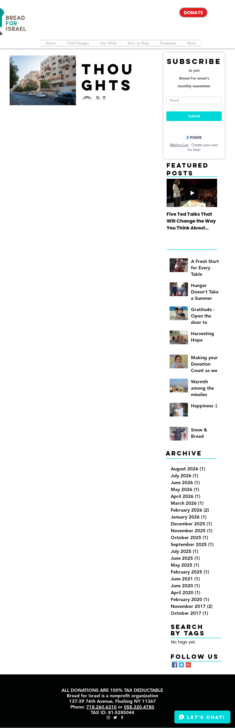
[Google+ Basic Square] (188, 664)
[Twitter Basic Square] (181, 664)
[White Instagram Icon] (209, 12)
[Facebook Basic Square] (174, 664)
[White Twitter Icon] (216, 12)
